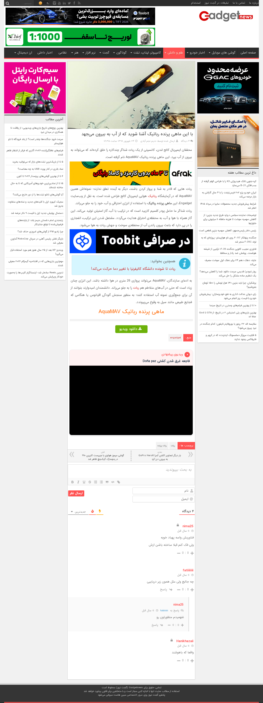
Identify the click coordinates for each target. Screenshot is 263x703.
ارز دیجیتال (24, 52)
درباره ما (254, 3)
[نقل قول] (107, 482)
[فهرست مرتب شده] (95, 482)
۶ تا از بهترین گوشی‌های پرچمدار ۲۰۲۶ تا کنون (40, 176)
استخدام (196, 3)
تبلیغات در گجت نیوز (217, 3)
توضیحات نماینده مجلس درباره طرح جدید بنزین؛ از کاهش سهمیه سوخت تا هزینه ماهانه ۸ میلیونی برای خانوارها (229, 219)
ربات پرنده (162, 445)
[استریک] (90, 482)
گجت (106, 52)
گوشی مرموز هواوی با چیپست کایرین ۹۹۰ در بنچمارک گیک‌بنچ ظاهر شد (103, 456)
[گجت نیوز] (226, 23)
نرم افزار (90, 52)
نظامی (63, 52)
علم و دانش (175, 52)
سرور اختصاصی (135, 695)
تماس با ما (239, 3)
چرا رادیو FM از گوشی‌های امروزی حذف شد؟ (40, 232)
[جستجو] (7, 3)
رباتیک (152, 196)
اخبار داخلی (44, 52)
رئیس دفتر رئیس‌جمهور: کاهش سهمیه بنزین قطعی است (227, 230)
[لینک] (118, 482)
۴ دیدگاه (185, 141)
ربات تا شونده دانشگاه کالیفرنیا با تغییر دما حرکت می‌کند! (133, 269)
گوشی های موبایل (223, 52)
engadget (175, 338)
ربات (136, 287)
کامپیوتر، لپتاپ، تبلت (147, 52)
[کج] (78, 482)
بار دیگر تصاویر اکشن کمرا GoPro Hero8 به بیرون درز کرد (159, 456)
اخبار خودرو (197, 52)
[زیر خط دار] (84, 482)
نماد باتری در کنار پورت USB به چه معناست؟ (40, 169)
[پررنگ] (72, 482)
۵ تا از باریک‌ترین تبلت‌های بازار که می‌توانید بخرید (37, 162)
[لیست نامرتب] (101, 482)
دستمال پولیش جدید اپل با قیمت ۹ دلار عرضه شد (37, 213)
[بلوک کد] (113, 482)
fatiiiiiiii (164, 611)
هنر (76, 52)
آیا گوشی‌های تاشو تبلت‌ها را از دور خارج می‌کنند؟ (38, 195)
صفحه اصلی (248, 52)
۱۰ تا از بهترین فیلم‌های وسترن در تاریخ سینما (233, 305)
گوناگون (121, 52)
